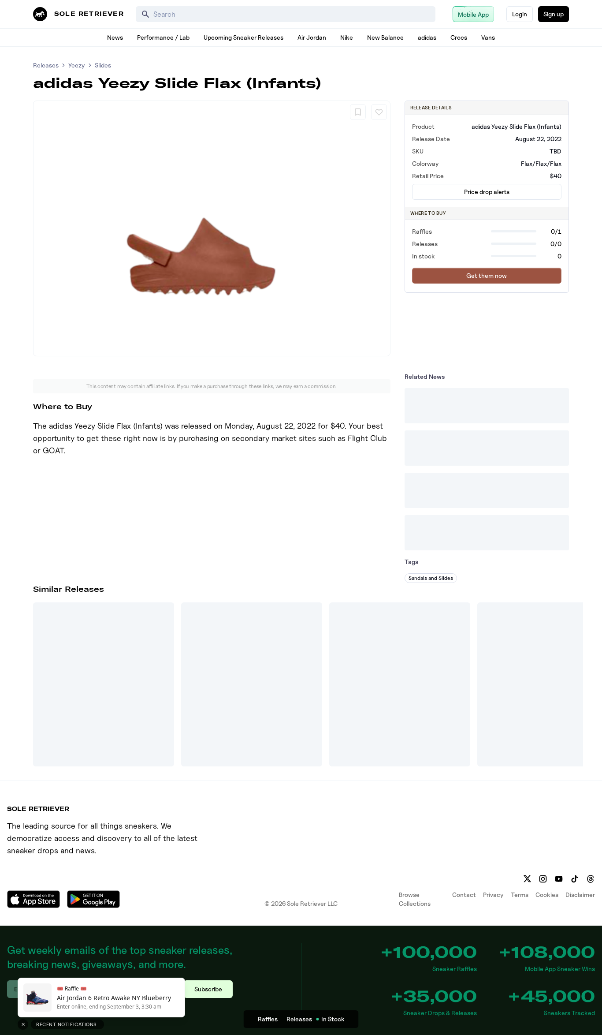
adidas (427, 37)
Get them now (486, 275)
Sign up (553, 14)
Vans (488, 37)
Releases (46, 65)
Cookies (546, 894)
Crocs (458, 37)
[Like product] (379, 112)
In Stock (333, 1019)
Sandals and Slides (431, 578)
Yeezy (76, 65)
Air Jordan (311, 37)
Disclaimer (580, 894)
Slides (103, 65)
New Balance (385, 37)
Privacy (493, 894)
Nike (346, 37)
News (115, 37)
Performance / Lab (163, 37)
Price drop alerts (486, 191)
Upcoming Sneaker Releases (243, 37)
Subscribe (208, 989)
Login (519, 14)
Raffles (268, 1019)
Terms (519, 894)
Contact (464, 894)
